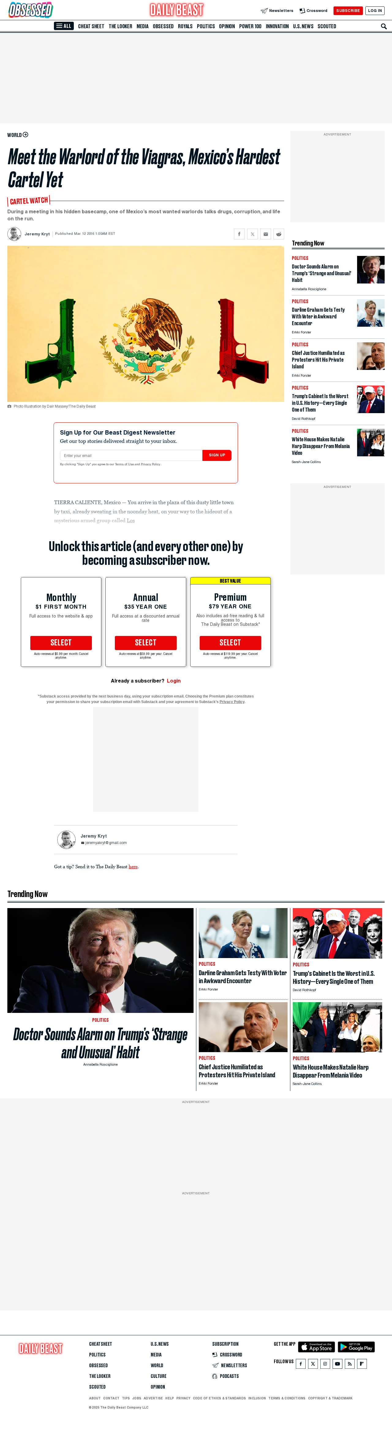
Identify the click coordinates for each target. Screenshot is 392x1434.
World (157, 1365)
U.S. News (303, 26)
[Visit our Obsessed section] (50, 10)
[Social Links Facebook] (301, 1365)
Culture (159, 1376)
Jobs (136, 1398)
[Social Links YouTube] (337, 1365)
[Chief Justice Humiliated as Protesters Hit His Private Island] (371, 368)
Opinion (227, 26)
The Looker (120, 26)
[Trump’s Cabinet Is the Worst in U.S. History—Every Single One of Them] (371, 411)
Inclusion (257, 1398)
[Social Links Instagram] (325, 1365)
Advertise (153, 1398)
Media (143, 26)
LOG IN (375, 10)
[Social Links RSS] (350, 1365)
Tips (126, 1398)
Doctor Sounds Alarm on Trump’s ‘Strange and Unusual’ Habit (100, 1043)
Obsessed (163, 26)
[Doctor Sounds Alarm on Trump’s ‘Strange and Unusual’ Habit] (371, 281)
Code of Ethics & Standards (219, 1398)
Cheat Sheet (91, 26)
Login (174, 681)
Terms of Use (125, 464)
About (95, 1398)
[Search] (384, 26)
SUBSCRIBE (348, 10)
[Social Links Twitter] (313, 1365)
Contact (111, 1398)
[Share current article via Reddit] (278, 234)
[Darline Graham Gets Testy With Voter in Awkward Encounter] (371, 325)
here (133, 866)
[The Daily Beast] (177, 10)
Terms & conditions (286, 1398)
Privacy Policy (151, 464)
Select (61, 643)
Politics (206, 26)
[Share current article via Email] (265, 234)
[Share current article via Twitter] (252, 234)
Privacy (183, 1398)
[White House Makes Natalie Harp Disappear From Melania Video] (371, 454)
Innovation (277, 26)
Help (169, 1398)
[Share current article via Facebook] (239, 234)
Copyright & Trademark (330, 1398)
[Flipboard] (362, 1365)
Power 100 (250, 26)
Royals (185, 26)
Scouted (327, 26)
